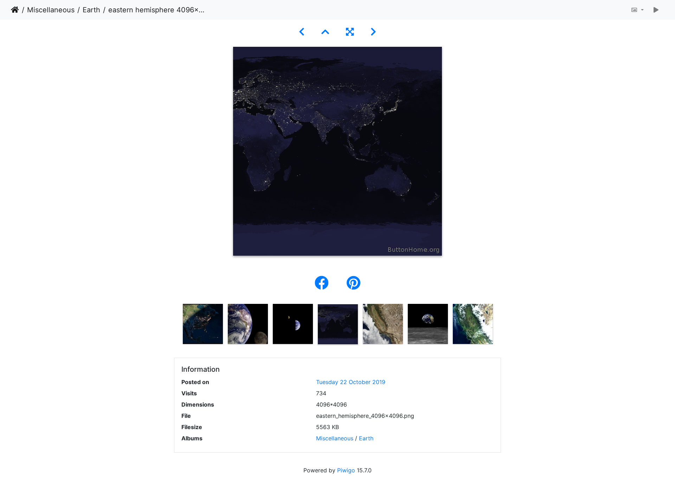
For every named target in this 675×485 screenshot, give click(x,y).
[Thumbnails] (325, 31)
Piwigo (346, 470)
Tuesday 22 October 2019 (350, 381)
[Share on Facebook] (324, 283)
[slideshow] (656, 10)
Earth (91, 10)
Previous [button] (175, 325)
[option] (202, 324)
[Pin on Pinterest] (353, 283)
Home (15, 10)
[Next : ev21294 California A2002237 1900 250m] (373, 31)
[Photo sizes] (637, 10)
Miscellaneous (51, 10)
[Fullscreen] (350, 31)
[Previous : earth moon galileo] (301, 31)
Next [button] (500, 325)
